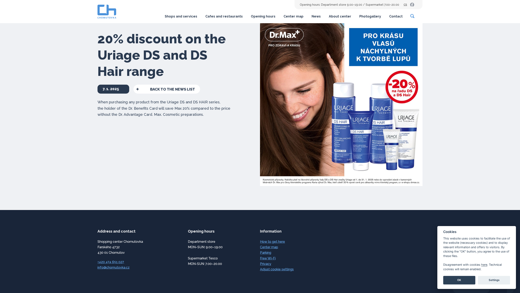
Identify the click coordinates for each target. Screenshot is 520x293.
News (316, 16)
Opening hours (263, 16)
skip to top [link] (36, 281)
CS (405, 4)
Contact (396, 16)
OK (459, 280)
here (484, 264)
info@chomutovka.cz (114, 267)
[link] (412, 5)
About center (340, 16)
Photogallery (370, 16)
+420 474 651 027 (111, 262)
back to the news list (172, 89)
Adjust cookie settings (277, 269)
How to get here (272, 242)
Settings (494, 280)
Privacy (265, 264)
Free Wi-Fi (268, 258)
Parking (265, 253)
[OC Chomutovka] (107, 12)
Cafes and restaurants (224, 16)
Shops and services (181, 16)
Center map (293, 16)
